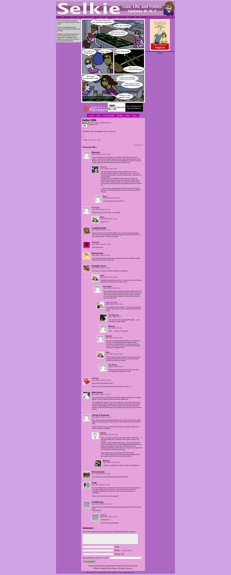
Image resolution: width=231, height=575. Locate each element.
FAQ (104, 17)
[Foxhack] (86, 214)
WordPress (109, 572)
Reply (108, 154)
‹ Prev (98, 115)
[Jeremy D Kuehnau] (86, 418)
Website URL (119, 554)
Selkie (99, 140)
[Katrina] (95, 436)
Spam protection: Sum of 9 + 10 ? (95, 558)
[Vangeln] (86, 248)
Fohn (94, 140)
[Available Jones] (86, 269)
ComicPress (119, 572)
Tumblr (131, 17)
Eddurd (95, 378)
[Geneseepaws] (86, 475)
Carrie (90, 140)
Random (120, 115)
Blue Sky (122, 17)
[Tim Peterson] (103, 318)
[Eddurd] (86, 384)
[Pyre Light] (98, 289)
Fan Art (96, 17)
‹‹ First (91, 115)
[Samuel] (100, 339)
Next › (128, 115)
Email (144, 17)
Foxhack (96, 208)
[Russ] (98, 199)
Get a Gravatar (127, 550)
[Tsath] (86, 486)
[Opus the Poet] (100, 308)
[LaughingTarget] (86, 231)
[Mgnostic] (86, 155)
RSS (138, 17)
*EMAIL (123, 550)
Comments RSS (138, 145)
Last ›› (135, 115)
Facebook (111, 17)
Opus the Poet (111, 302)
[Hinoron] (95, 173)
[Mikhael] (103, 329)
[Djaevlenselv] (86, 256)
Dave (91, 123)
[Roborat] (98, 463)
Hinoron (103, 167)
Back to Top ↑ (138, 572)
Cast (75, 17)
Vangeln (95, 242)
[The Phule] (103, 368)
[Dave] (95, 220)
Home (59, 17)
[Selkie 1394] (113, 102)
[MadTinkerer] (86, 395)
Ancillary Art (85, 17)
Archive (67, 17)
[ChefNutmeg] (86, 505)
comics (96, 124)
